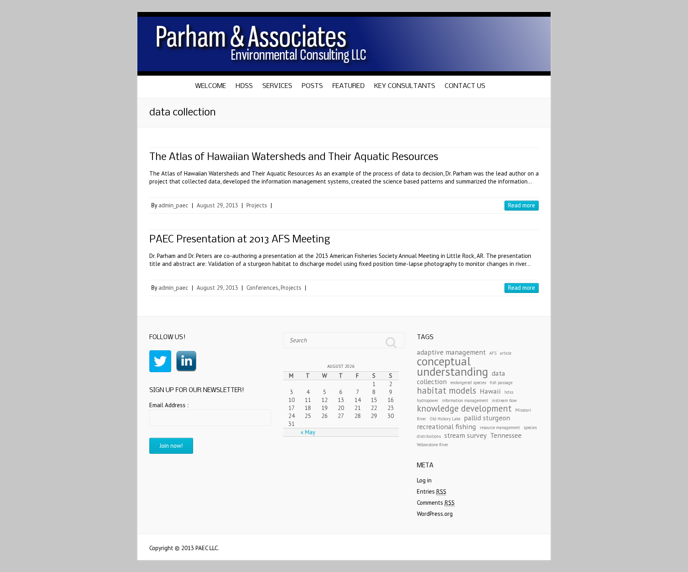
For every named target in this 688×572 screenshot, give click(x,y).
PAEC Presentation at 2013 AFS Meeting (239, 239)
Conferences (262, 287)
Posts (312, 86)
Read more (521, 205)
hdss (508, 392)
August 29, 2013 (217, 205)
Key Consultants (404, 86)
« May (308, 432)
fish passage (501, 382)
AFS (492, 353)
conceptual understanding (452, 366)
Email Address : (169, 405)
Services (277, 86)
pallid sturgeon (487, 417)
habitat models (446, 390)
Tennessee (506, 435)
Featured (348, 86)
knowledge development (464, 408)
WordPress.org (435, 513)
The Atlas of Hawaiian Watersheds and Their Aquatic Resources (293, 157)
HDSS (244, 86)
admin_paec (173, 205)
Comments (436, 502)
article (505, 353)
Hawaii (490, 391)
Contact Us (465, 86)
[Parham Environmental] (344, 16)
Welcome (210, 86)
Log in (424, 480)
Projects (256, 205)
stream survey (465, 435)
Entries (431, 491)
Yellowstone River (432, 444)
